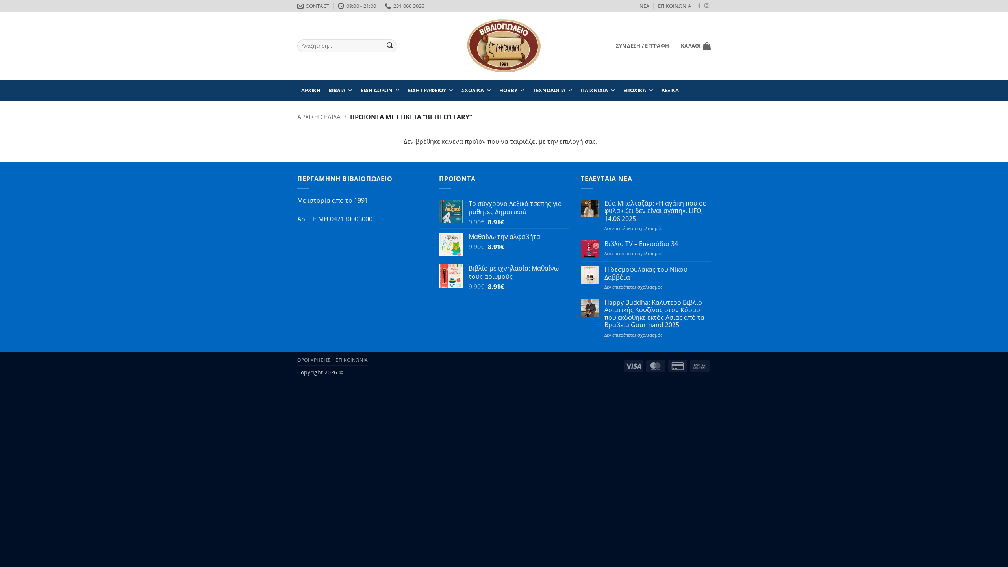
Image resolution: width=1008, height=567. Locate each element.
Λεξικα (670, 90)
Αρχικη (311, 90)
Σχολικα (472, 90)
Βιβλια (336, 90)
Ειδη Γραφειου (427, 90)
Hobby (508, 90)
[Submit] (390, 46)
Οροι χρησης (313, 360)
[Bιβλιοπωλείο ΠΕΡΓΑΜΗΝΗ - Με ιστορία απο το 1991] (504, 46)
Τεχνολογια (549, 90)
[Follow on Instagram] (706, 6)
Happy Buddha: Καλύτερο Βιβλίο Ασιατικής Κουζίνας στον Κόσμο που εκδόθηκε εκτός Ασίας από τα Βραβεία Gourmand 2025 (654, 314)
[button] (642, 46)
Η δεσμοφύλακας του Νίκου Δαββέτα (645, 273)
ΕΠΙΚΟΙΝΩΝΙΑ (674, 5)
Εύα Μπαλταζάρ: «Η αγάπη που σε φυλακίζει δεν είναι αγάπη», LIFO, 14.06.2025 (655, 211)
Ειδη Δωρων (377, 90)
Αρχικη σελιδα (319, 117)
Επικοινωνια (351, 360)
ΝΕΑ (644, 5)
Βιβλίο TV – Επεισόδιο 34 (641, 244)
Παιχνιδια (594, 90)
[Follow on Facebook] (699, 6)
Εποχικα (634, 90)
